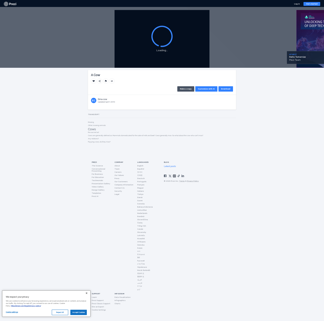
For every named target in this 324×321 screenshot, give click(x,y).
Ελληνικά (141, 254)
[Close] (86, 293)
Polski (139, 248)
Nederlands (142, 213)
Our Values (119, 175)
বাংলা (138, 251)
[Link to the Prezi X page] (170, 176)
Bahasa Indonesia (145, 207)
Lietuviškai (142, 210)
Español (140, 169)
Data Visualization (122, 297)
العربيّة (139, 280)
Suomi (140, 201)
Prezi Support (98, 300)
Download (225, 89)
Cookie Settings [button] (99, 310)
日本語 (140, 175)
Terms (182, 181)
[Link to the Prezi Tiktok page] (178, 176)
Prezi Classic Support (101, 304)
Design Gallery (98, 190)
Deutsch (141, 178)
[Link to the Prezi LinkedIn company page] (183, 176)
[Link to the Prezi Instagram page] (174, 177)
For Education (98, 177)
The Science (97, 166)
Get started (312, 4)
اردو (138, 289)
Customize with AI (206, 89)
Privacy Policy (193, 181)
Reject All (60, 312)
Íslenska (140, 245)
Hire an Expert (98, 307)
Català (140, 229)
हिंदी (138, 258)
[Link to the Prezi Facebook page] (165, 176)
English (140, 166)
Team (117, 169)
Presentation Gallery (101, 184)
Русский (141, 261)
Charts (117, 304)
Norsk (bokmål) (143, 270)
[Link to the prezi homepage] (10, 4)
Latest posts (170, 166)
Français (140, 185)
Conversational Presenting (98, 170)
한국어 (140, 172)
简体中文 (140, 273)
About (117, 166)
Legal (117, 194)
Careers (118, 172)
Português (142, 182)
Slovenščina (142, 220)
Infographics (120, 300)
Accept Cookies (78, 312)
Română (140, 216)
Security (118, 191)
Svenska (141, 204)
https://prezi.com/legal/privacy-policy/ (26, 306)
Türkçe (140, 194)
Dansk (140, 197)
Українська (142, 267)
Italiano (140, 191)
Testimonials (97, 180)
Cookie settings (12, 312)
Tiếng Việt (141, 226)
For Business (97, 174)
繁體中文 (140, 277)
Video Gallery (98, 187)
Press (117, 178)
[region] (46, 303)
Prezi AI (95, 196)
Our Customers (121, 182)
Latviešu (141, 235)
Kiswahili (141, 239)
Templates (96, 193)
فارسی (139, 283)
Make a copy (186, 89)
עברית (139, 286)
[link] (10, 4)
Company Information (124, 185)
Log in (297, 4)
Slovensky (141, 232)
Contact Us (120, 188)
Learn (94, 297)
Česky (140, 223)
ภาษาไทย (141, 264)
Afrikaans (141, 242)
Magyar (140, 188)
